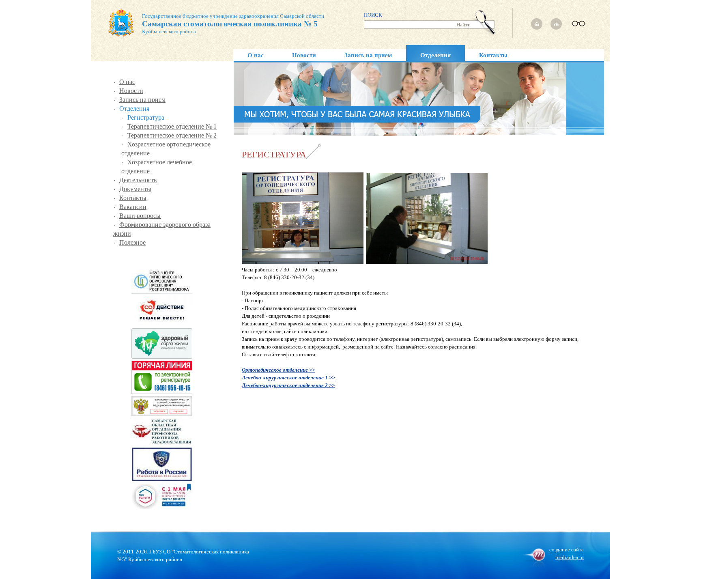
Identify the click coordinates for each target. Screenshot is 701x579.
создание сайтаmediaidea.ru (566, 553)
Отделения (435, 55)
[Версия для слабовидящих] (577, 21)
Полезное (132, 242)
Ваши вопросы (140, 215)
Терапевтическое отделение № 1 (172, 126)
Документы (135, 188)
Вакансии (132, 206)
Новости (304, 55)
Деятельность (138, 179)
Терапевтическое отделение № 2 (172, 135)
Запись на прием (368, 55)
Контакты (493, 55)
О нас (255, 55)
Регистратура (145, 117)
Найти (463, 25)
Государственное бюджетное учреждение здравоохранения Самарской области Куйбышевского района (233, 23)
